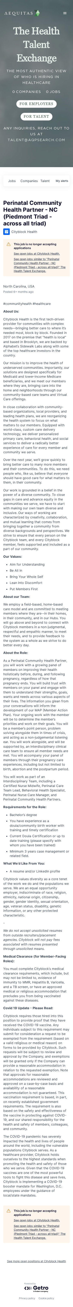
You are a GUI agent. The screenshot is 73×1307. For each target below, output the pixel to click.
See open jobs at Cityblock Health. (37, 253)
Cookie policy (46, 1298)
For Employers (36, 104)
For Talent (36, 117)
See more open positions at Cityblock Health (36, 1261)
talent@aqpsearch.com (36, 140)
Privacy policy (27, 1298)
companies (28, 181)
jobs (12, 181)
